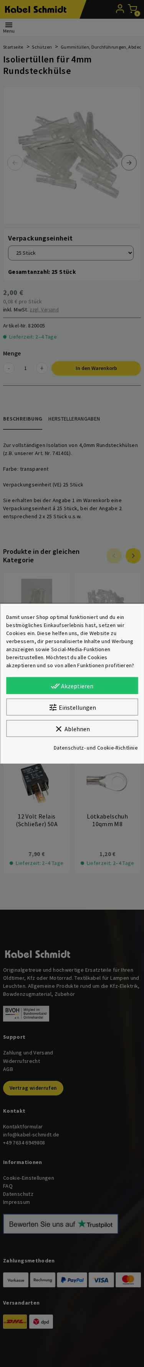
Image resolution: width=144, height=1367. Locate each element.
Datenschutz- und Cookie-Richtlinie (96, 747)
